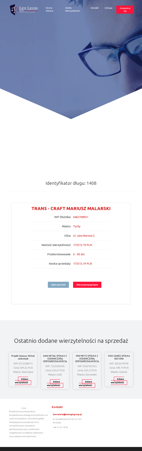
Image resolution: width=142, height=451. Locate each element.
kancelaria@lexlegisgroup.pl (67, 414)
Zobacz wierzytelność (21, 381)
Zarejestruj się (125, 9)
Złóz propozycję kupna (87, 285)
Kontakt (95, 8)
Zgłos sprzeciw (58, 285)
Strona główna (53, 9)
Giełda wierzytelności (72, 9)
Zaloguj (108, 8)
